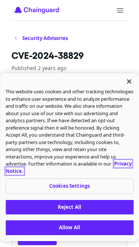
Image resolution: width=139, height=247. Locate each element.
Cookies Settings (69, 186)
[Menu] (120, 10)
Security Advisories (45, 38)
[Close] (129, 81)
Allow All (69, 227)
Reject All (69, 207)
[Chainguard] (36, 10)
